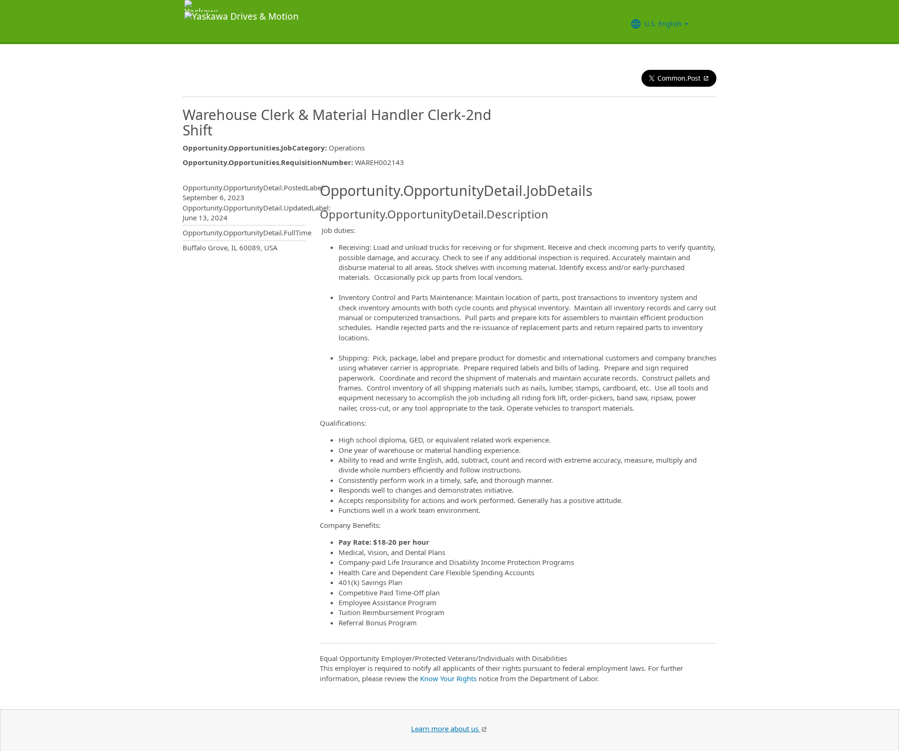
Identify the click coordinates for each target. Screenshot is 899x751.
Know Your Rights (448, 678)
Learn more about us (445, 728)
